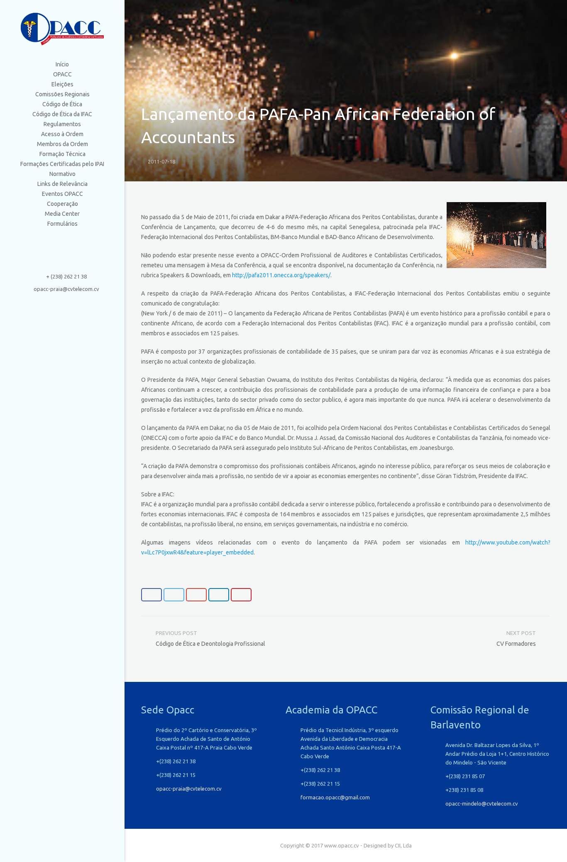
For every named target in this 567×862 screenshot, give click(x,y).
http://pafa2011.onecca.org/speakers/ (281, 275)
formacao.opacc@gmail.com (335, 797)
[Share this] (151, 594)
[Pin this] (241, 594)
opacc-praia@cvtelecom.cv (66, 289)
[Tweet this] (174, 594)
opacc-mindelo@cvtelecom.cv (481, 803)
